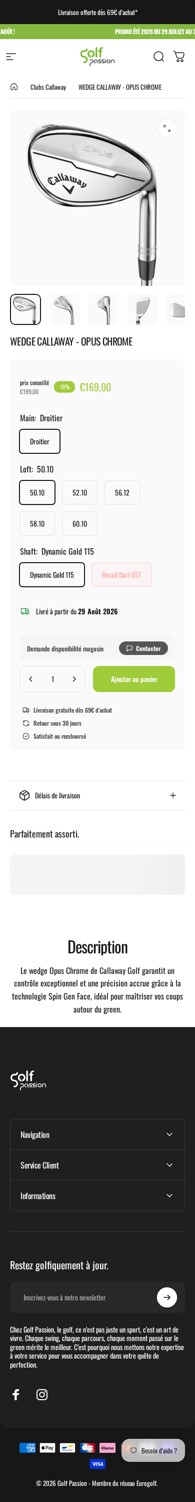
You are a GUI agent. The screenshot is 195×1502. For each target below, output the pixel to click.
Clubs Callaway (48, 87)
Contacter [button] (148, 648)
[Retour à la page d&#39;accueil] (14, 87)
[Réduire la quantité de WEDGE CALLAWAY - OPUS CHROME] (31, 679)
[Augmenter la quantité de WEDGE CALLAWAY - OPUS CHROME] (74, 679)
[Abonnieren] (167, 1297)
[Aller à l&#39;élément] (25, 309)
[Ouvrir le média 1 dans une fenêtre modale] (167, 128)
